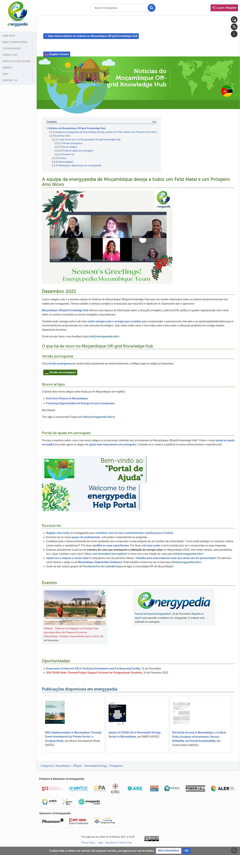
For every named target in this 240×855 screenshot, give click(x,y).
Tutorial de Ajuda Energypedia (152, 613)
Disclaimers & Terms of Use (118, 842)
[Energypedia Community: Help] (92, 497)
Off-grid (77, 765)
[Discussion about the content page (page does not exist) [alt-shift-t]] (234, 19)
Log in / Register (226, 7)
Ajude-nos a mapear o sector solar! (68, 558)
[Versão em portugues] (47, 372)
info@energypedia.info (187, 553)
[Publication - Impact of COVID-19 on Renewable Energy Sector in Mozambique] (117, 712)
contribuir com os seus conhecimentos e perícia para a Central (134, 533)
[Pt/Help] (94, 469)
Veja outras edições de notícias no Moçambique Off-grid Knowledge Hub (91, 36)
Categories (47, 765)
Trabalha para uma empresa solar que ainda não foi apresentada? (175, 558)
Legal (100, 842)
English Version (59, 54)
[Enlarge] (104, 628)
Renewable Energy (95, 765)
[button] (168, 851)
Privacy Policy (88, 842)
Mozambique (62, 765)
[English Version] (47, 54)
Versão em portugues (62, 372)
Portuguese (116, 765)
